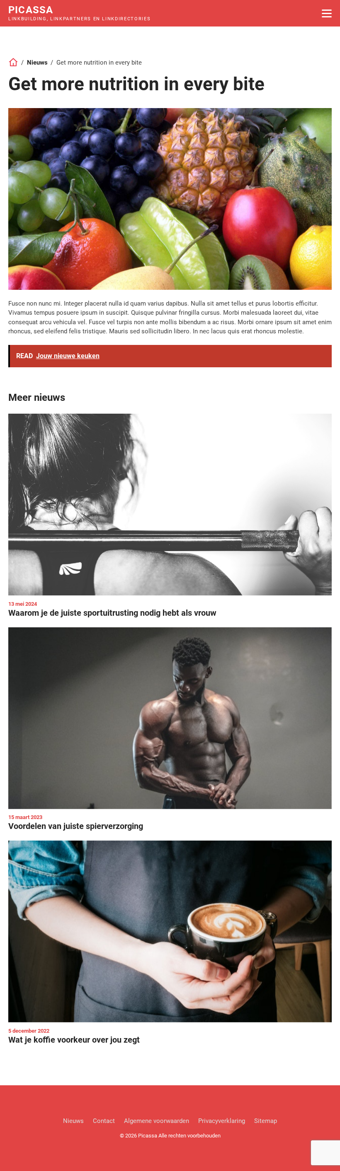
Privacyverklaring (221, 1121)
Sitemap (265, 1121)
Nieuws (37, 62)
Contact (104, 1121)
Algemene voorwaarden (156, 1121)
